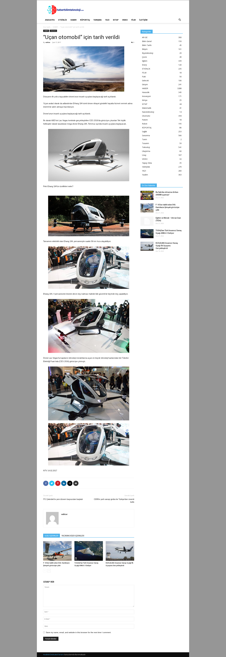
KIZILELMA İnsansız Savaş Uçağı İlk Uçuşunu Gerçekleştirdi (167, 245)
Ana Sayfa (46, 27)
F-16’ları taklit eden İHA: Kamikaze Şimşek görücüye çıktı (167, 207)
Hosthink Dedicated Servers (53, 654)
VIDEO (125, 20)
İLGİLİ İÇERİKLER (51, 536)
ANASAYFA (50, 20)
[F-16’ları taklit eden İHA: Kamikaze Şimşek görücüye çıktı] (57, 551)
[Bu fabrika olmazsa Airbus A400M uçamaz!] (147, 195)
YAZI (107, 20)
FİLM (133, 20)
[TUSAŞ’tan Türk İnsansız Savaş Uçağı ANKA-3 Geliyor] (88, 551)
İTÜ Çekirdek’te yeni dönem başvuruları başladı (63, 499)
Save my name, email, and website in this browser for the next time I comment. (78, 632)
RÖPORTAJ (85, 20)
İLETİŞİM (143, 20)
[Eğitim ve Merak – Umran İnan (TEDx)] (147, 221)
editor (48, 42)
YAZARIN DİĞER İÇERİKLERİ (72, 536)
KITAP (115, 20)
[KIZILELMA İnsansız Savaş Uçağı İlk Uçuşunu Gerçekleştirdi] (120, 551)
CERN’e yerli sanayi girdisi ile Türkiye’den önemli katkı (114, 500)
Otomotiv (53, 31)
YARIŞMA (98, 20)
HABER (73, 20)
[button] (180, 20)
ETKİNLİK (62, 20)
